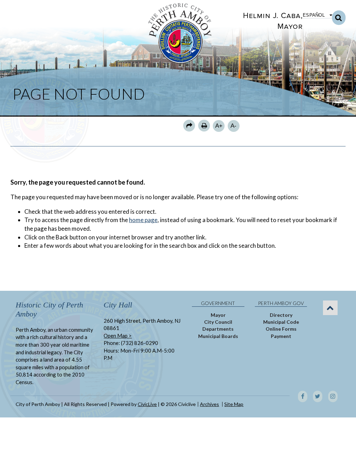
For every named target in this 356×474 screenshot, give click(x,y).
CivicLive (147, 404)
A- (233, 125)
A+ (218, 125)
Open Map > (118, 335)
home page (143, 219)
